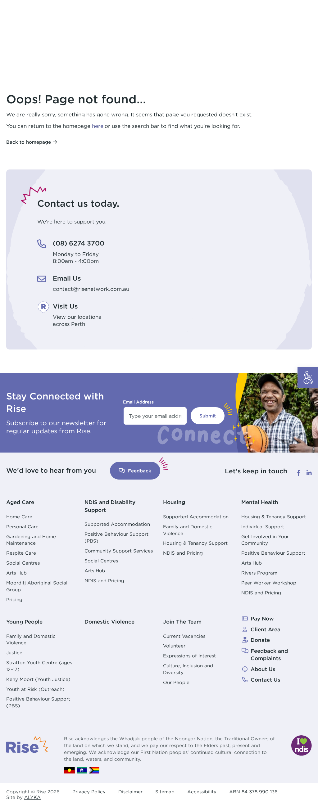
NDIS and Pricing (104, 581)
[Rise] (27, 744)
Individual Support (262, 527)
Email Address (138, 402)
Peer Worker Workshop (268, 583)
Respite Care (21, 553)
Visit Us (65, 306)
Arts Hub (16, 573)
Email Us (67, 278)
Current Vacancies (184, 636)
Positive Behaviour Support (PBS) (116, 537)
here (97, 126)
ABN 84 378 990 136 (253, 792)
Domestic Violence (109, 621)
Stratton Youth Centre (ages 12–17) (39, 666)
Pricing (14, 599)
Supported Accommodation (117, 524)
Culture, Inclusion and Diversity (188, 669)
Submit (207, 416)
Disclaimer (130, 792)
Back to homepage (28, 142)
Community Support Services (118, 551)
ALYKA (32, 797)
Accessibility (201, 792)
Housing (174, 502)
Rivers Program (259, 573)
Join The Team (182, 621)
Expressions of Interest (189, 656)
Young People (24, 621)
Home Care (19, 517)
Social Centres (23, 563)
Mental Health (259, 502)
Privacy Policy (89, 792)
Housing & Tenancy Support (195, 543)
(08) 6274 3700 (78, 243)
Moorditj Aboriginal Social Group (36, 586)
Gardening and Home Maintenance (31, 540)
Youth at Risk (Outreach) (35, 689)
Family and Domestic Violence (187, 530)
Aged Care (20, 502)
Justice (14, 653)
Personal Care (22, 527)
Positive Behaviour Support (273, 553)
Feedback (138, 471)
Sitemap (165, 792)
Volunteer (174, 646)
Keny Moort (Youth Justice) (38, 679)
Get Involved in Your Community (265, 540)
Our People (176, 682)
